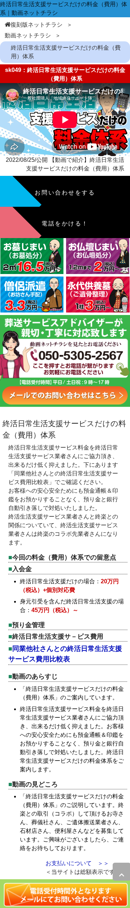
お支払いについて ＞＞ (77, 863)
